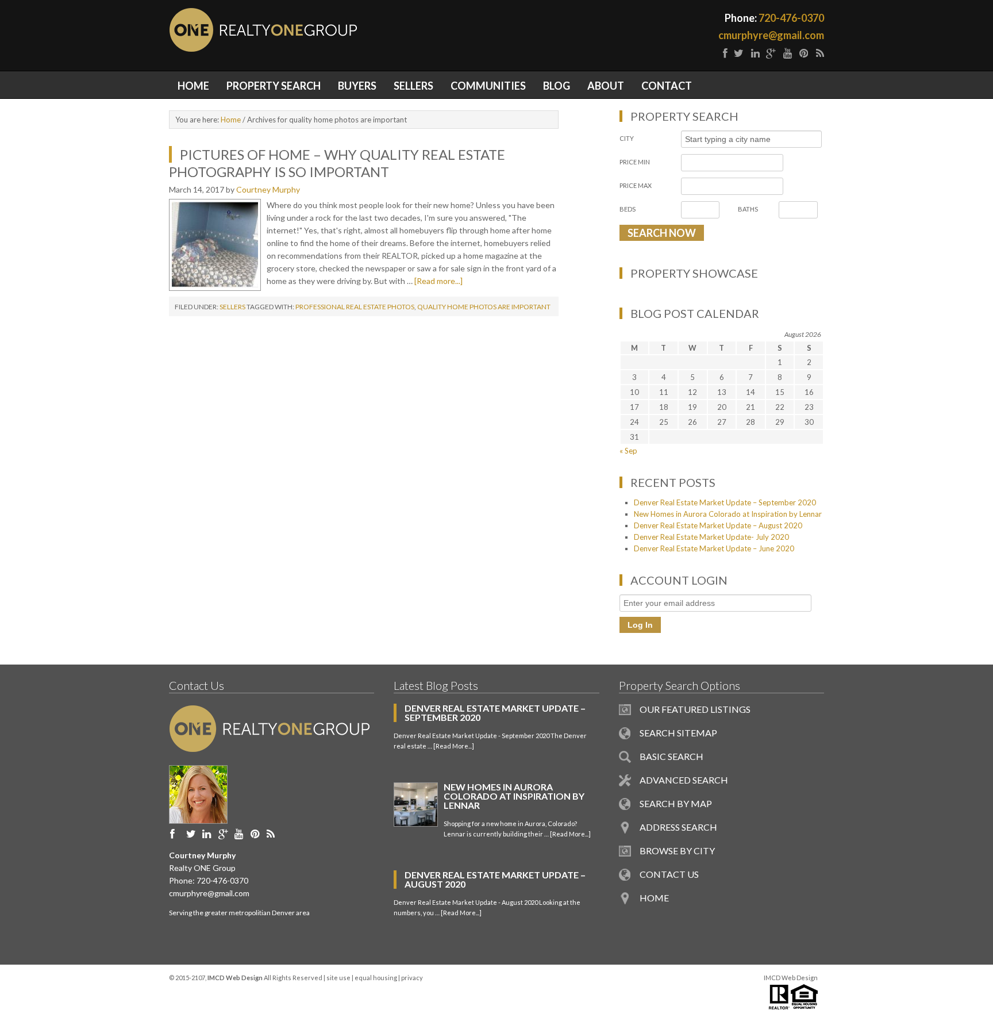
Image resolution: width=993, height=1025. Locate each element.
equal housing (376, 977)
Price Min (634, 162)
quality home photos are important (484, 306)
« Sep (628, 450)
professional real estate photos (354, 306)
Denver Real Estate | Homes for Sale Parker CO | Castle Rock (332, 30)
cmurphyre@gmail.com (771, 35)
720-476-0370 (791, 17)
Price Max (635, 185)
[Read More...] (453, 746)
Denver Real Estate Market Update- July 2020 (711, 537)
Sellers (232, 306)
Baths (748, 209)
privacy (412, 977)
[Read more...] (438, 281)
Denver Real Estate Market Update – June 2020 (714, 548)
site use (338, 977)
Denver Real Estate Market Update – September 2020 (725, 502)
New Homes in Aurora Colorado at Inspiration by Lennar (728, 514)
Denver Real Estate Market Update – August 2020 (718, 525)
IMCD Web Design (791, 977)
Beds (627, 209)
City (626, 138)
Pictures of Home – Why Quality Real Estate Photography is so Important (337, 163)
